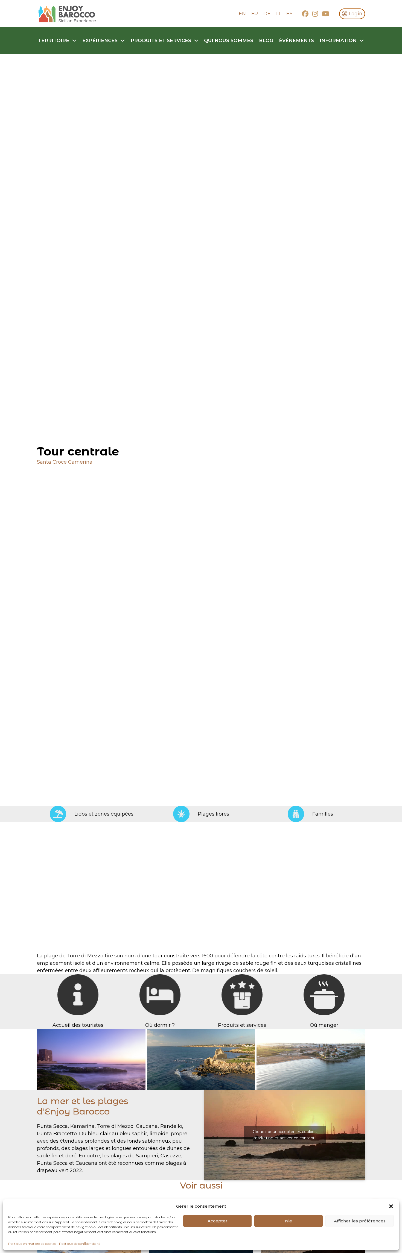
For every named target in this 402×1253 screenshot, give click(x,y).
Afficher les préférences (360, 1220)
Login (355, 14)
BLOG (266, 40)
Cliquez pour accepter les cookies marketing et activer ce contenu (284, 1134)
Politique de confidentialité (79, 1244)
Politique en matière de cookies (32, 1244)
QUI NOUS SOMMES (228, 40)
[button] (391, 1206)
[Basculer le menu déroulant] (74, 40)
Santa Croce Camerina (64, 462)
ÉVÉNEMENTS (296, 40)
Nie (288, 1220)
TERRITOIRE (53, 40)
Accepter (218, 1220)
